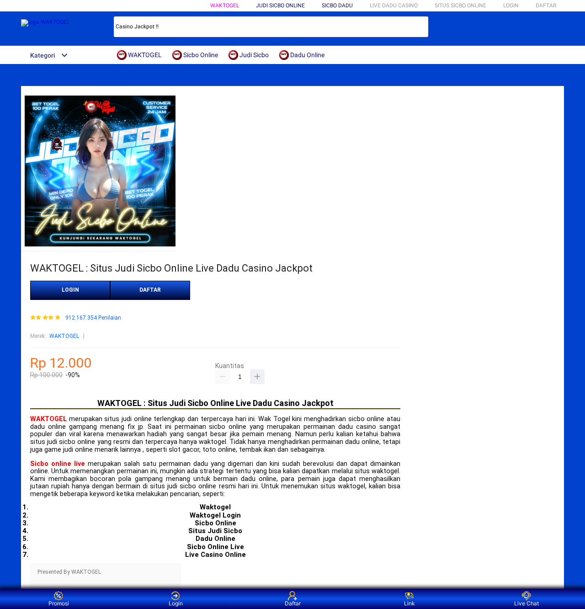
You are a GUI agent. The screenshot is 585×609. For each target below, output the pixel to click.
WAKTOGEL (224, 5)
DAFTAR (546, 5)
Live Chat (526, 603)
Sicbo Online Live (215, 547)
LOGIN (511, 5)
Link (409, 603)
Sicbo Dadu (337, 5)
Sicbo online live (57, 464)
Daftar (293, 603)
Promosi (58, 603)
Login (176, 603)
